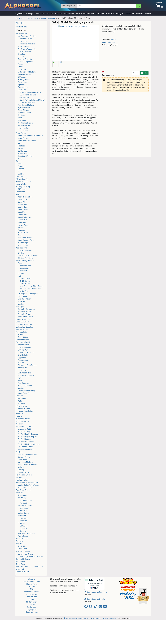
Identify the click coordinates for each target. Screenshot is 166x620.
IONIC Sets (24, 291)
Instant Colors (23, 513)
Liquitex (19, 416)
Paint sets (21, 146)
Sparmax (19, 541)
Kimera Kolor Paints (25, 411)
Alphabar (31, 579)
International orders (31, 591)
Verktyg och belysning (26, 390)
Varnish (21, 388)
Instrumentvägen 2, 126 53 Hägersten (77, 618)
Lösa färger (24, 508)
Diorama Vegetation (25, 61)
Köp (145, 73)
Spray (20, 158)
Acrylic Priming (23, 344)
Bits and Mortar (32, 584)
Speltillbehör (68, 13)
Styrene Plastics (24, 107)
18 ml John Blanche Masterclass (30, 135)
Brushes (21, 253)
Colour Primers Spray (26, 352)
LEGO (79, 13)
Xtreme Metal (23, 128)
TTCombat (22, 189)
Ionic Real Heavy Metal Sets (30, 288)
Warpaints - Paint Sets (26, 533)
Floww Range (23, 536)
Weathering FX (23, 242)
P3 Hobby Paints (22, 472)
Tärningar (100, 13)
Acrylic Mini (22, 546)
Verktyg (21, 174)
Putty (20, 378)
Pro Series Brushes (25, 446)
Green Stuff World (23, 342)
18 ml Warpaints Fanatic (27, 140)
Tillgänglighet (32, 609)
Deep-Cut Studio (22, 322)
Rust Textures (23, 383)
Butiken (148, 13)
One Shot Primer (24, 299)
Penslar (21, 148)
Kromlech (19, 413)
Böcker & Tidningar (114, 13)
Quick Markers (23, 97)
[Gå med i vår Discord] (101, 607)
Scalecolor (22, 515)
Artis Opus (20, 306)
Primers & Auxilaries (27, 44)
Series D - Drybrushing (26, 309)
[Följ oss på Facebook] (86, 607)
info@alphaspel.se (110, 618)
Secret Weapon (22, 538)
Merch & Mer (88, 13)
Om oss (32, 604)
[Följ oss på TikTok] (96, 607)
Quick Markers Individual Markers (32, 100)
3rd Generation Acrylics (27, 36)
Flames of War (21, 332)
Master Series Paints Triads (28, 485)
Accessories (22, 495)
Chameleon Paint (24, 347)
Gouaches (22, 69)
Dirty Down (20, 176)
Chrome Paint (23, 350)
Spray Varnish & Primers (27, 464)
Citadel (18, 161)
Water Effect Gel (24, 393)
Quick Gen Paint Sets (28, 95)
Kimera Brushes (24, 408)
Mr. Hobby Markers (25, 462)
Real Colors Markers (26, 105)
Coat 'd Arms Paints (23, 319)
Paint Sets (23, 41)
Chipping (21, 54)
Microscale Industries (24, 418)
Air (19, 143)
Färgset (21, 362)
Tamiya (19, 543)
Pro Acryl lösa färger (26, 441)
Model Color (22, 214)
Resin (20, 380)
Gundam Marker (24, 457)
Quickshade (22, 151)
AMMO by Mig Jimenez (25, 260)
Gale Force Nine (22, 339)
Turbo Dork (20, 564)
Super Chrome (23, 110)
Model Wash (22, 219)
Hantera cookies (32, 612)
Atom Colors (24, 268)
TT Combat (20, 561)
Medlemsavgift (31, 602)
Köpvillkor (31, 599)
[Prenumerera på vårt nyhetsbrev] (105, 607)
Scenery (23, 531)
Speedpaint (22, 153)
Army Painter (21, 133)
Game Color (22, 204)
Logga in (160, 2)
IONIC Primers (25, 283)
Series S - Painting (25, 314)
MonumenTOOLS (24, 429)
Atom (20, 263)
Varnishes (21, 304)
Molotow (19, 424)
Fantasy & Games (25, 505)
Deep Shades (23, 130)
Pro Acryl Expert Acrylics (27, 436)
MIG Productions (22, 421)
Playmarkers (22, 87)
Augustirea (19, 13)
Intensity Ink (22, 367)
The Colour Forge (23, 551)
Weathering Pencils (25, 123)
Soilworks (21, 523)
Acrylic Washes (23, 46)
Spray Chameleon (25, 385)
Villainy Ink (20, 569)
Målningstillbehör (24, 373)
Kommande (21, 26)
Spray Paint (22, 548)
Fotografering (23, 360)
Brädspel (40, 13)
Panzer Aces (23, 225)
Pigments (21, 84)
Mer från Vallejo (108, 42)
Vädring (21, 469)
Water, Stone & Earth (26, 240)
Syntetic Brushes (24, 112)
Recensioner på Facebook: (97, 592)
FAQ (32, 589)
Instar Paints (21, 398)
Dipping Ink (22, 357)
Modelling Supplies (25, 74)
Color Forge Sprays (25, 554)
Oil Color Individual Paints (28, 255)
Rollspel (58, 13)
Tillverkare (129, 13)
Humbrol (19, 395)
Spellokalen (31, 607)
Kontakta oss (32, 596)
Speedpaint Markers (25, 156)
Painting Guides (24, 79)
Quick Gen (22, 89)
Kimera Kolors (21, 406)
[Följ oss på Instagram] (91, 607)
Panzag (19, 477)
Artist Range (22, 497)
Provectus (22, 403)
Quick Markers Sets (27, 102)
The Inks (21, 115)
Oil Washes (22, 77)
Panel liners (22, 82)
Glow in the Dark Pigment (27, 365)
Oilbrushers (22, 296)
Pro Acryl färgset (24, 439)
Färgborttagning (22, 179)
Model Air (51, 18)
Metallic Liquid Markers (27, 72)
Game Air (21, 202)
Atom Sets (24, 270)
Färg (20, 163)
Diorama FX (22, 199)
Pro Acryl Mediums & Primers (29, 444)
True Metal (22, 120)
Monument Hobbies (23, 426)
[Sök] (138, 6)
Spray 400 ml (23, 337)
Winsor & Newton (22, 571)
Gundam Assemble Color (27, 454)
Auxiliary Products (25, 51)
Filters (20, 66)
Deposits (21, 56)
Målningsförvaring (23, 186)
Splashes (21, 301)
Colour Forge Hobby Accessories (30, 556)
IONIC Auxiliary (25, 278)
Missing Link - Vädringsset (28, 293)
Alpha (20, 401)
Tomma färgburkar (23, 559)
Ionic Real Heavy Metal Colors (31, 286)
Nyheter (139, 13)
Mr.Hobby (19, 452)
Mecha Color (23, 207)
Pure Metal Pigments (26, 375)
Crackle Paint (23, 355)
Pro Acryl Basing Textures (28, 434)
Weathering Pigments (26, 449)
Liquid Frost (22, 370)
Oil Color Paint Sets (25, 258)
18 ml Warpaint (23, 138)
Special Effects (23, 232)
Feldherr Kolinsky (22, 329)
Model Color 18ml (24, 217)
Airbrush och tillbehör (26, 197)
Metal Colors (23, 209)
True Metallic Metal (25, 237)
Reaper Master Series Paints (27, 482)
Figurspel (30, 13)
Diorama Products (25, 59)
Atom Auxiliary (25, 265)
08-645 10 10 (96, 618)
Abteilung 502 (21, 248)
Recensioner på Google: (96, 599)
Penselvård (20, 191)
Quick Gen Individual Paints (30, 92)
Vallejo (43, 18)
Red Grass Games (23, 490)
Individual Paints (26, 38)
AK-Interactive (21, 33)
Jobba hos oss (31, 594)
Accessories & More (25, 316)
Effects (20, 64)
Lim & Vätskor (21, 184)
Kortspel (49, 13)
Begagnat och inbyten (31, 581)
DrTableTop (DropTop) (24, 327)
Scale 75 (19, 492)
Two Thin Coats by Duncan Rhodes (29, 566)
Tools (20, 117)
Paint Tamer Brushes (24, 475)
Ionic (20, 276)
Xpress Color (23, 245)
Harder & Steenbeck (24, 181)
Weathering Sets (24, 125)
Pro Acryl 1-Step (24, 431)
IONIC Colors (25, 281)
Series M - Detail (24, 311)
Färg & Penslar (32, 18)
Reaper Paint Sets (25, 487)
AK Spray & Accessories (27, 49)
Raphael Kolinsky (22, 480)
